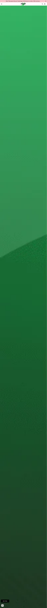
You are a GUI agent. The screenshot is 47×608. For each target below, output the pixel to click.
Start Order (5, 601)
